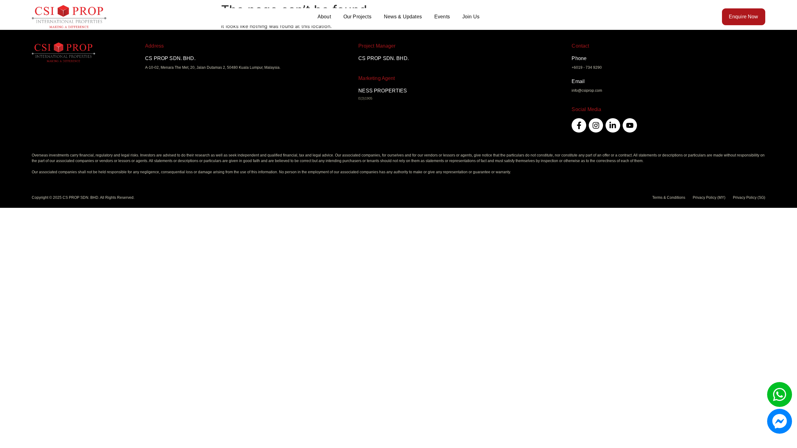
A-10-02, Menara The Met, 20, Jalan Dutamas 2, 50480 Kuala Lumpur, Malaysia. (213, 67)
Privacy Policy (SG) (749, 197)
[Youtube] (630, 125)
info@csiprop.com (587, 90)
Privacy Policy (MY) (709, 197)
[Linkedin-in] (613, 125)
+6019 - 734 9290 (587, 67)
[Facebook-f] (579, 125)
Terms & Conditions (668, 197)
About (324, 16)
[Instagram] (596, 125)
